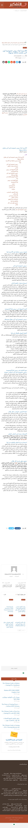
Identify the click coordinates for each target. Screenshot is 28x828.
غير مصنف (25, 47)
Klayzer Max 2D (14, 807)
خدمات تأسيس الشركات (17, 776)
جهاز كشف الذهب (18, 805)
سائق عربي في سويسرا (16, 810)
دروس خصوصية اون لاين (12, 164)
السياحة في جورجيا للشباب (16, 792)
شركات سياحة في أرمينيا (9, 793)
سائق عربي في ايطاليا (19, 793)
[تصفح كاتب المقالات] (14, 569)
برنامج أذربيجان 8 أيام (8, 780)
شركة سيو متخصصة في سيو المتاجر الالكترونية (13, 795)
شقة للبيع (21, 807)
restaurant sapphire (6, 810)
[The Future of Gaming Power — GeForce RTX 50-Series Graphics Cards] (23, 705)
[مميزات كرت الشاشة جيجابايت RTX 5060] (23, 698)
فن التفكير (11, 819)
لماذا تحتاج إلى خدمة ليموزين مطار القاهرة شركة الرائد (20, 586)
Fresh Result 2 (19, 778)
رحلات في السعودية (16, 775)
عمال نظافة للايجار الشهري (17, 808)
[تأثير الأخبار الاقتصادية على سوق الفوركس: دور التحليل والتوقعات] (20, 617)
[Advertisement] (14, 26)
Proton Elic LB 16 (12, 778)
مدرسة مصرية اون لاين (21, 93)
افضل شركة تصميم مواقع (16, 803)
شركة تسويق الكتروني (16, 788)
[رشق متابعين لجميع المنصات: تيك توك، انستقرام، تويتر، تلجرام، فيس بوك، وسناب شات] (23, 719)
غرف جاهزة (16, 790)
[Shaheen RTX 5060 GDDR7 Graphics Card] (23, 691)
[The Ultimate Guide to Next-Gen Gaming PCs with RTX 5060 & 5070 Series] (23, 712)
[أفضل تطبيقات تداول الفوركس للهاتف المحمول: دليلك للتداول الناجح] (8, 617)
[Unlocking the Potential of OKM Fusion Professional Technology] (8, 601)
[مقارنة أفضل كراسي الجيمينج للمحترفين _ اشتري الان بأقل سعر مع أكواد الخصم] (20, 601)
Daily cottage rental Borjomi (16, 773)
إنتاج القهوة (15, 780)
